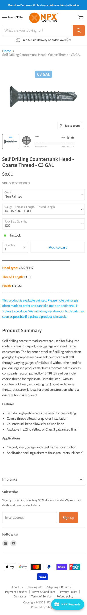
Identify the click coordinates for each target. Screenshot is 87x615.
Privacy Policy (68, 591)
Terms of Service (41, 596)
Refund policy (64, 596)
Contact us (20, 596)
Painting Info (34, 587)
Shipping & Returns (58, 587)
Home (6, 51)
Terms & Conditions (43, 591)
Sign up (68, 517)
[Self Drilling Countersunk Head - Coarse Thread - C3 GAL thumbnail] (10, 141)
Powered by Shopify (43, 607)
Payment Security (16, 591)
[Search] (79, 30)
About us (17, 587)
